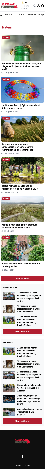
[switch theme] (38, 5)
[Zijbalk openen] (1, 14)
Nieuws (8, 15)
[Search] (34, 5)
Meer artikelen (22, 278)
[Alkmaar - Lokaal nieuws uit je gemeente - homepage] (10, 5)
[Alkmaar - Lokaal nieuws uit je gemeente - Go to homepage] (23, 441)
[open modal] (42, 5)
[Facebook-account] (22, 456)
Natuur (6, 37)
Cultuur (20, 15)
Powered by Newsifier (22, 466)
